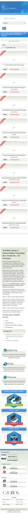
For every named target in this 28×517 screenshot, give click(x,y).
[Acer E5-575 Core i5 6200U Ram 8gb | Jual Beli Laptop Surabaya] (14, 137)
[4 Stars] (4, 47)
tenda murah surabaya (14, 515)
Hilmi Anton (16, 512)
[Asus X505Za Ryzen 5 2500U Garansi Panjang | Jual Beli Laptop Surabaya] (14, 115)
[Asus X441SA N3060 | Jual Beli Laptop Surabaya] (14, 69)
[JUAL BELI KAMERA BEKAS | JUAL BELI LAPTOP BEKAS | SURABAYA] (14, 12)
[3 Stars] (3, 47)
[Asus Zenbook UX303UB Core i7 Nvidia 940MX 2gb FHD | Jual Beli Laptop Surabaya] (14, 228)
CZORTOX (20, 509)
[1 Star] (1, 47)
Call (20, 512)
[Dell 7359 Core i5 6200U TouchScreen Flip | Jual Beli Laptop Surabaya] (14, 92)
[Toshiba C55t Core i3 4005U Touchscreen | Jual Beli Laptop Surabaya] (14, 205)
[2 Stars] (2, 47)
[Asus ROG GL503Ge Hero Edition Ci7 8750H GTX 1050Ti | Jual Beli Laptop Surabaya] (14, 182)
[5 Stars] (5, 47)
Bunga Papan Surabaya (14, 513)
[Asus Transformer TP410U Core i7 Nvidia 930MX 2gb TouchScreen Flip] (14, 160)
